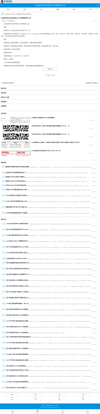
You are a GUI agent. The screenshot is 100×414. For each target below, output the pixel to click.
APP (45, 405)
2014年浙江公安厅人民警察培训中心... (17, 241)
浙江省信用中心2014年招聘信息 (15, 366)
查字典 (12, 394)
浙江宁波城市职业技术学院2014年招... (17, 370)
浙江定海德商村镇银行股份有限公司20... (18, 262)
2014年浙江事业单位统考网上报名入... (17, 252)
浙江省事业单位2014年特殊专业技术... (17, 376)
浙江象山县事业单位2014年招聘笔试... (17, 315)
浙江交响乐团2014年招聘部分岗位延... (17, 280)
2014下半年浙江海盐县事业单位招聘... (17, 321)
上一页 (47, 75)
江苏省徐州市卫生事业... (8, 83)
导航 (43, 405)
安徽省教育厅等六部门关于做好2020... (16, 207)
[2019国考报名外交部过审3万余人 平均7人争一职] (15, 153)
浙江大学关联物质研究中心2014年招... (17, 247)
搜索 (62, 412)
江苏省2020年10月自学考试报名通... (16, 185)
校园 (57, 9)
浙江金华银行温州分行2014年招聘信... (17, 326)
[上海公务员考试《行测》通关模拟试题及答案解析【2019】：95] (15, 128)
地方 (74, 9)
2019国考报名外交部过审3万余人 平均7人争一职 (45, 150)
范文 (59, 397)
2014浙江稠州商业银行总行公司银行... (17, 235)
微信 (48, 405)
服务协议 (52, 405)
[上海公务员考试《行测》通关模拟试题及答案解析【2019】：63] (15, 136)
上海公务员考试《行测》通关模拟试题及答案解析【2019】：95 (50, 126)
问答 (35, 399)
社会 (90, 9)
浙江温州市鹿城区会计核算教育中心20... (18, 274)
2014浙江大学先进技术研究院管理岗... (17, 381)
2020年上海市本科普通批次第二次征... (16, 201)
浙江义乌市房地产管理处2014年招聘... (17, 292)
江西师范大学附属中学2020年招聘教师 (42, 117)
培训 (59, 399)
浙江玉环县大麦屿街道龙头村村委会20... (18, 268)
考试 (8, 9)
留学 (24, 9)
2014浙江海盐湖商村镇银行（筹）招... (17, 303)
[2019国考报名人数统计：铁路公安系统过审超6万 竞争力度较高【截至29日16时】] (15, 145)
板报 (83, 397)
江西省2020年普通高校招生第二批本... (16, 189)
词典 (35, 394)
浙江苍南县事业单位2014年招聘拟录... (17, 332)
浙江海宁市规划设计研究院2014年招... (17, 286)
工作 (41, 9)
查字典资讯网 (20, 65)
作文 (12, 397)
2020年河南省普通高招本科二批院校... (16, 213)
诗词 (12, 399)
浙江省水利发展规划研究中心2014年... (17, 229)
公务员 (7, 14)
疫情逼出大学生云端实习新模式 (14, 177)
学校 (83, 399)
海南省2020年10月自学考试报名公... (16, 181)
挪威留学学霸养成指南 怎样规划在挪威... (17, 166)
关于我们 (56, 405)
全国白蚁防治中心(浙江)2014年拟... (16, 258)
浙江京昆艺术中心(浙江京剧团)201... (17, 387)
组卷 (83, 394)
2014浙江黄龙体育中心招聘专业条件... (17, 223)
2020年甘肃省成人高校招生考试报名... (16, 195)
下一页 (52, 75)
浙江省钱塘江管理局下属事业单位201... (18, 297)
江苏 (12, 14)
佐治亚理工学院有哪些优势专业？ (15, 172)
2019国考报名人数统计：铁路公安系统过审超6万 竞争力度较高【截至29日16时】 (55, 142)
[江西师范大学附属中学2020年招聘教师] (15, 120)
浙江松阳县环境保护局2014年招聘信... (17, 309)
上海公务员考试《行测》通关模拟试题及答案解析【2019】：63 (50, 134)
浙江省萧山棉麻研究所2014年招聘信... (17, 348)
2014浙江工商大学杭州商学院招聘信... (17, 354)
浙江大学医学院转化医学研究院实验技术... (19, 337)
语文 (35, 397)
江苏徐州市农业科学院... (24, 14)
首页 (2, 14)
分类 (37, 412)
